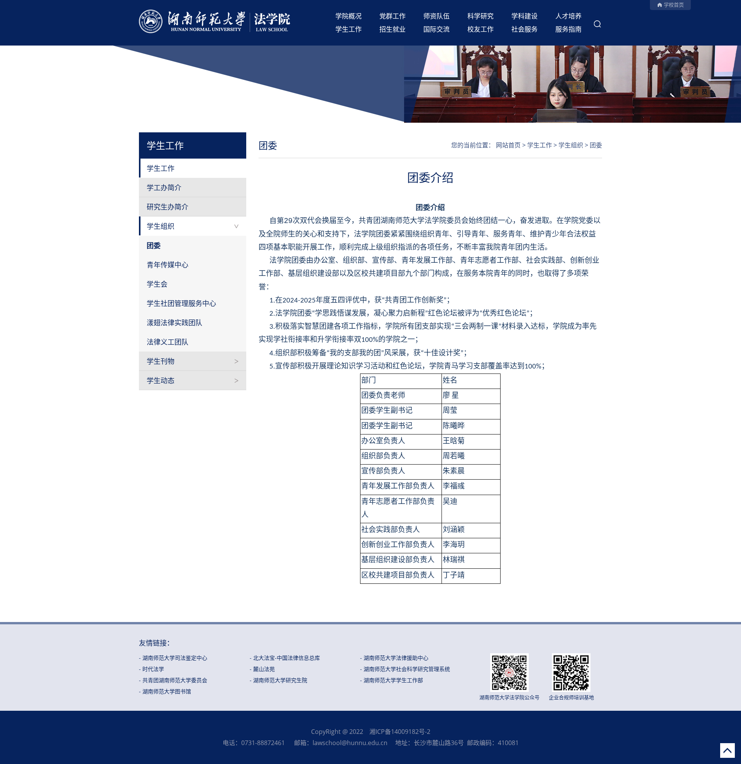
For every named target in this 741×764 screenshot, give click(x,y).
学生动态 (160, 380)
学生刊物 (160, 361)
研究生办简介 (167, 206)
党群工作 (392, 16)
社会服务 (524, 29)
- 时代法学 (151, 669)
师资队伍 (436, 16)
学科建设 (524, 16)
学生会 (157, 284)
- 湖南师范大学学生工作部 (391, 680)
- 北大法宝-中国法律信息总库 (285, 657)
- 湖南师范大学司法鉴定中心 (173, 657)
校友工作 (480, 29)
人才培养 (568, 16)
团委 (154, 245)
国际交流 (436, 29)
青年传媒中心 (167, 264)
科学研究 (480, 16)
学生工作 (348, 29)
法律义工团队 (167, 342)
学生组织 (160, 226)
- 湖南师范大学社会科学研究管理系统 (405, 669)
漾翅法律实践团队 (174, 322)
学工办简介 (164, 187)
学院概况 (348, 16)
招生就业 (392, 29)
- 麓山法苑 (262, 669)
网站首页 (508, 145)
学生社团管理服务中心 (181, 303)
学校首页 (674, 4)
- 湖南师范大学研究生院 (278, 680)
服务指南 (568, 29)
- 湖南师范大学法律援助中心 (394, 657)
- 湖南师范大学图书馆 (165, 691)
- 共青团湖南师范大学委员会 (173, 680)
